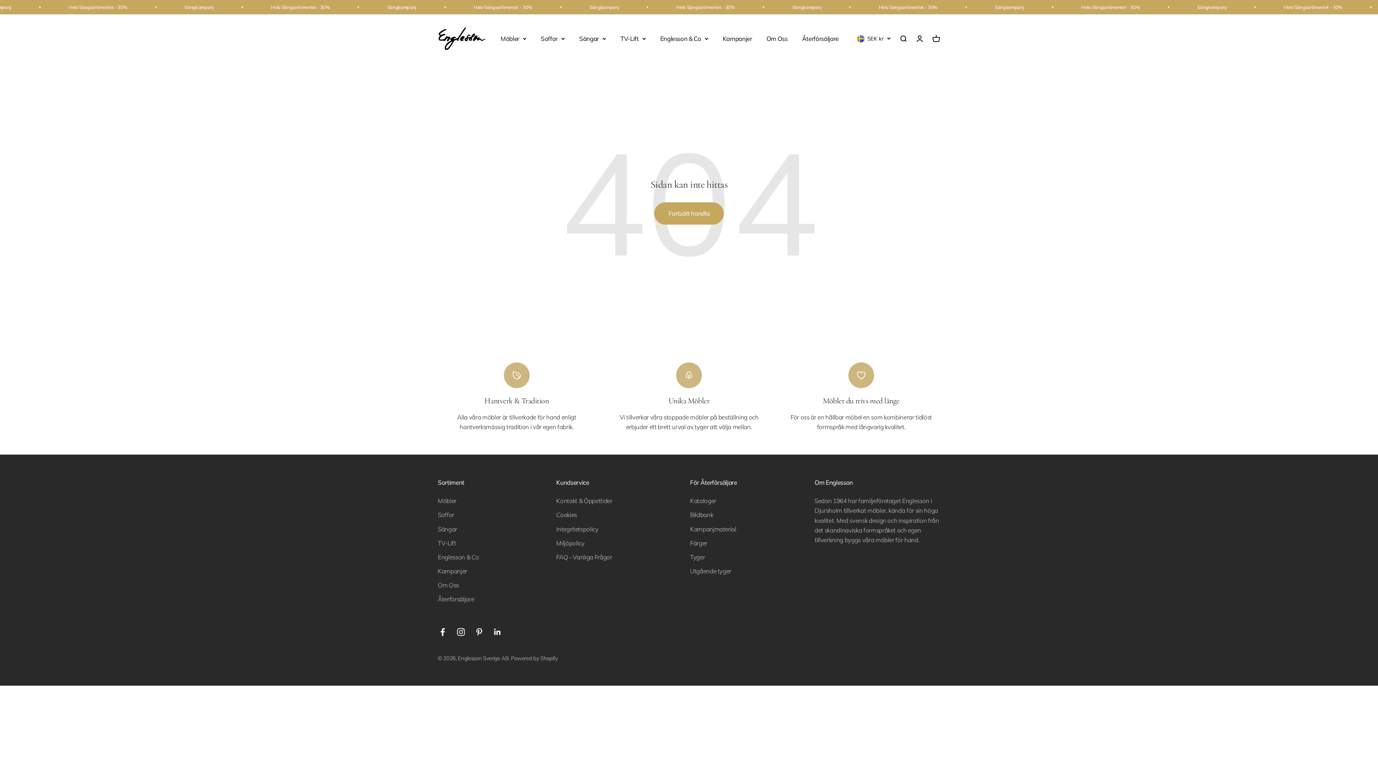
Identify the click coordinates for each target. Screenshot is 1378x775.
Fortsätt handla (689, 213)
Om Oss (777, 38)
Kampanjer (737, 38)
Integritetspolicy (577, 529)
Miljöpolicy (570, 543)
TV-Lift (629, 38)
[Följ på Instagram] (461, 632)
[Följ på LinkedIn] (497, 632)
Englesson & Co (680, 38)
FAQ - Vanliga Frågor (584, 557)
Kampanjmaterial (713, 529)
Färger (698, 543)
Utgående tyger (710, 571)
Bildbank (701, 514)
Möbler (510, 38)
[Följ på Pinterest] (479, 632)
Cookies (566, 514)
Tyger (697, 557)
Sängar (589, 38)
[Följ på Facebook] (442, 632)
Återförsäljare (820, 38)
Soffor (549, 38)
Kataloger (703, 500)
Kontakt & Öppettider (584, 500)
